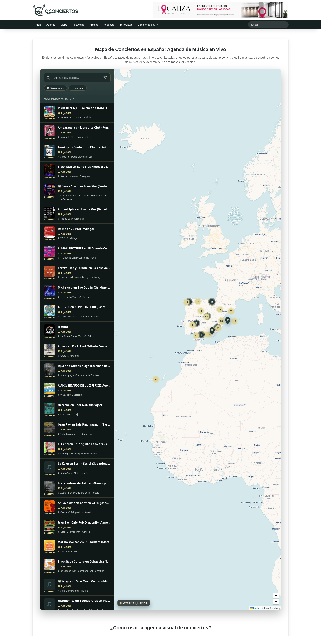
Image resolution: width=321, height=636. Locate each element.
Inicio (38, 24)
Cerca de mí (57, 88)
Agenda (50, 24)
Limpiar (79, 88)
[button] (228, 321)
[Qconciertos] (55, 10)
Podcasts (108, 24)
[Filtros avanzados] (105, 78)
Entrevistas (125, 24)
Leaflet (256, 607)
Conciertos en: (146, 24)
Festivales (78, 24)
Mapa (64, 24)
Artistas (94, 24)
